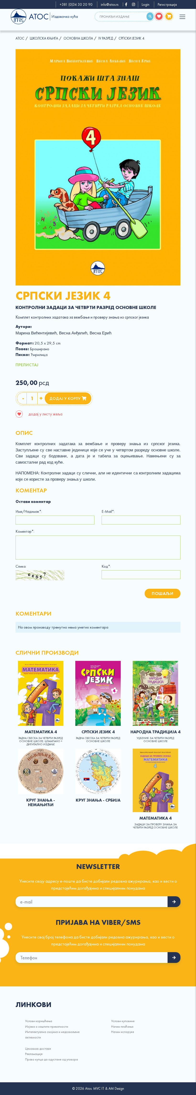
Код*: (106, 566)
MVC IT (98, 1088)
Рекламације (34, 1054)
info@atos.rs (109, 4)
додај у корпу (65, 398)
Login (145, 4)
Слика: (21, 566)
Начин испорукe (122, 1032)
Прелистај (27, 365)
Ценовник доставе (38, 1048)
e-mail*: (108, 511)
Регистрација (167, 4)
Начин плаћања (122, 1026)
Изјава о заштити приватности (46, 1026)
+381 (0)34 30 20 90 (76, 4)
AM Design (116, 1088)
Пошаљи (162, 593)
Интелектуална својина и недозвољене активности (52, 1034)
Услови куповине (123, 1021)
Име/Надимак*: (29, 511)
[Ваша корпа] (169, 16)
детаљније (40, 693)
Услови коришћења (38, 1021)
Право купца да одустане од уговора (51, 1059)
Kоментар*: (25, 531)
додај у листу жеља (44, 414)
